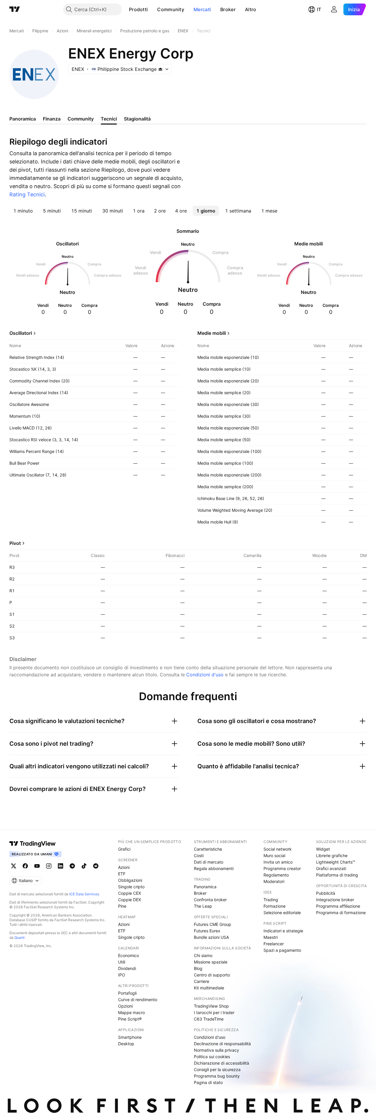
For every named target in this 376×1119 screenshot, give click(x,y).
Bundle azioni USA (211, 937)
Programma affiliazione (338, 906)
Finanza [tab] (52, 119)
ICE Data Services (84, 894)
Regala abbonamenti (214, 868)
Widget (323, 849)
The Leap (203, 906)
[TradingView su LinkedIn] (60, 866)
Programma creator (282, 868)
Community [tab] (81, 119)
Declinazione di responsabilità (222, 1043)
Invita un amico (278, 861)
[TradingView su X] (13, 866)
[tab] (23, 211)
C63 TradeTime (209, 1018)
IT (319, 9)
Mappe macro (131, 1012)
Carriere (201, 981)
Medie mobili (211, 333)
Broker (228, 9)
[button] (152, 9)
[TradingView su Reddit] (96, 866)
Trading (270, 899)
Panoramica (205, 886)
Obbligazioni (130, 880)
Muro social (274, 855)
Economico (128, 955)
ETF (121, 873)
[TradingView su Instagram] (49, 866)
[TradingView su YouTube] (37, 866)
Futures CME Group (212, 924)
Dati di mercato (208, 861)
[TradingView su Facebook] (25, 866)
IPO (121, 974)
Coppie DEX (129, 899)
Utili (121, 961)
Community (170, 9)
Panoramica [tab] (22, 119)
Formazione (274, 906)
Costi (199, 855)
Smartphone (130, 1037)
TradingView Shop (211, 1005)
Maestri (270, 937)
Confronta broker (210, 899)
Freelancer (273, 943)
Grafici (124, 849)
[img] (160, 69)
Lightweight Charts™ (335, 861)
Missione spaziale (210, 961)
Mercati (202, 9)
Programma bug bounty (217, 1075)
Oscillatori (20, 333)
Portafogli (127, 993)
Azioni (124, 867)
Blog (198, 968)
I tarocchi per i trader (214, 1012)
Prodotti (138, 9)
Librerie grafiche (332, 855)
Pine (122, 906)
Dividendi (127, 968)
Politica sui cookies (212, 1056)
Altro (250, 9)
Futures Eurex (207, 930)
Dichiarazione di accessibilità (221, 1063)
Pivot (15, 543)
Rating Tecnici (27, 194)
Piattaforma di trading (337, 874)
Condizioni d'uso (205, 675)
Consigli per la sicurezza (217, 1069)
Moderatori (273, 881)
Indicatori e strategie (283, 930)
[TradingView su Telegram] (72, 866)
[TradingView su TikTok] (84, 866)
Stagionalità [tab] (137, 119)
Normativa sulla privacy (216, 1050)
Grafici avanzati (331, 868)
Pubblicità (325, 893)
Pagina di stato (208, 1082)
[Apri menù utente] (334, 9)
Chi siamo (203, 955)
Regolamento (276, 874)
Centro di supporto (212, 974)
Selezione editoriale (282, 912)
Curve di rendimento (137, 999)
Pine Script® (130, 1018)
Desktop (126, 1043)
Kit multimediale (209, 987)
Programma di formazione (341, 912)
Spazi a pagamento (282, 950)
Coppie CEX (129, 893)
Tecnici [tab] (109, 119)
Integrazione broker (335, 899)
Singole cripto (131, 886)
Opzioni (125, 1005)
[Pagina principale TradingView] (14, 9)
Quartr (19, 937)
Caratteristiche (208, 849)
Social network (277, 849)
